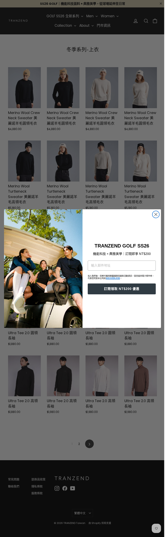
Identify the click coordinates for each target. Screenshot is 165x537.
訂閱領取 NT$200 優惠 (120, 289)
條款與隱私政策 (111, 278)
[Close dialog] (154, 214)
